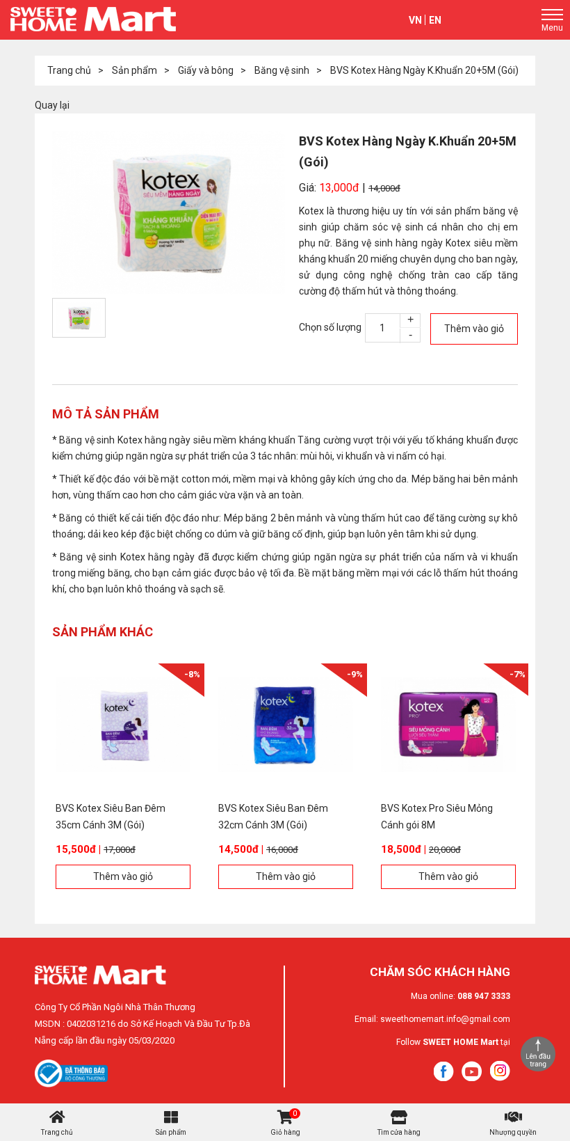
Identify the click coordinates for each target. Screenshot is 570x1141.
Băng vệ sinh (281, 70)
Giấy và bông (206, 70)
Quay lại (52, 105)
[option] (168, 212)
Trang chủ (69, 70)
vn (415, 20)
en (435, 20)
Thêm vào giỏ (474, 328)
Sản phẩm (134, 70)
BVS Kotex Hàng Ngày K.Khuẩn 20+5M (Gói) (424, 70)
